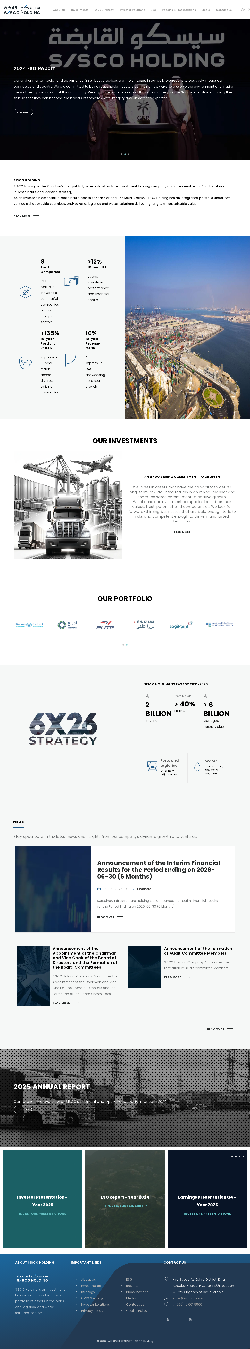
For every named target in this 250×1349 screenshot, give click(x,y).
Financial (144, 889)
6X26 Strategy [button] (104, 10)
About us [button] (59, 10)
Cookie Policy (137, 1310)
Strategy (88, 1292)
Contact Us (224, 10)
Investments (91, 1286)
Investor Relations (132, 10)
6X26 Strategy (92, 1298)
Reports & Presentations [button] (179, 10)
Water (211, 761)
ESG (129, 1279)
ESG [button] (153, 10)
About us (88, 1279)
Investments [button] (79, 10)
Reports (132, 1286)
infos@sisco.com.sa (189, 1298)
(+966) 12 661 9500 (187, 1304)
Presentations (137, 1292)
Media (206, 10)
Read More (22, 215)
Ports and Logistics (169, 763)
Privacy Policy (92, 1310)
